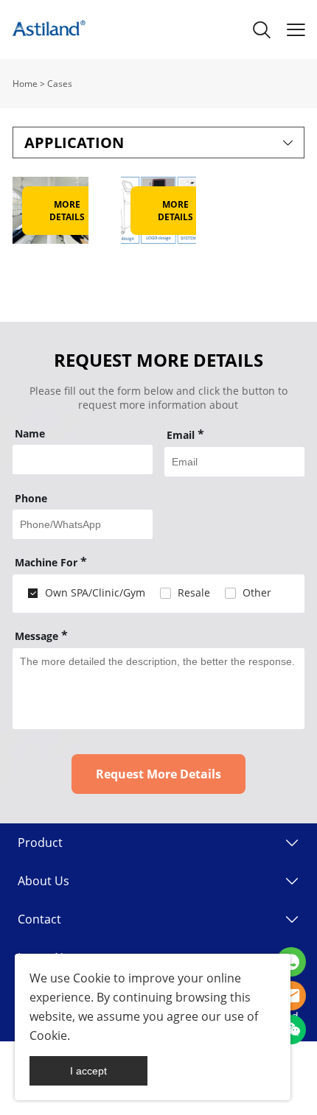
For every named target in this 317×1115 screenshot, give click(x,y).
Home (25, 83)
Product (40, 842)
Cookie (92, 978)
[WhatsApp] (291, 962)
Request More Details (158, 774)
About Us (43, 881)
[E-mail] (291, 995)
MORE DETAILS (67, 210)
